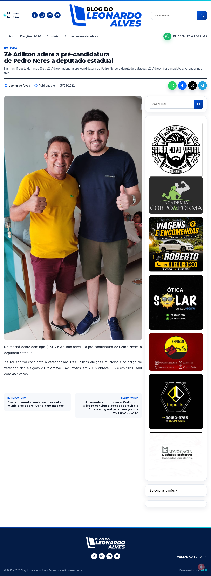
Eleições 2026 (30, 36)
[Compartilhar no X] (192, 85)
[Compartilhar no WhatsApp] (172, 85)
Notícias (11, 47)
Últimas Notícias (13, 15)
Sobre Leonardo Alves (81, 36)
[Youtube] (57, 15)
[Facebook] (35, 15)
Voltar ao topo (189, 557)
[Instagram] (42, 15)
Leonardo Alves (19, 85)
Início (11, 36)
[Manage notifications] (201, 567)
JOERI (203, 570)
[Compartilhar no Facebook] (182, 85)
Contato (53, 36)
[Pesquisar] (202, 15)
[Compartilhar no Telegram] (202, 85)
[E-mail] (50, 15)
